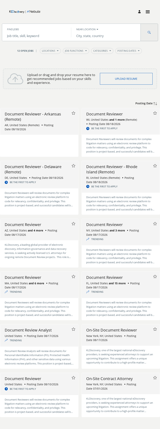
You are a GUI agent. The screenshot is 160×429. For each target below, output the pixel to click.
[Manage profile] (140, 12)
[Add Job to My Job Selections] (73, 113)
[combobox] (36, 36)
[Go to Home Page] (25, 11)
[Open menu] (148, 11)
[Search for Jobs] (149, 32)
